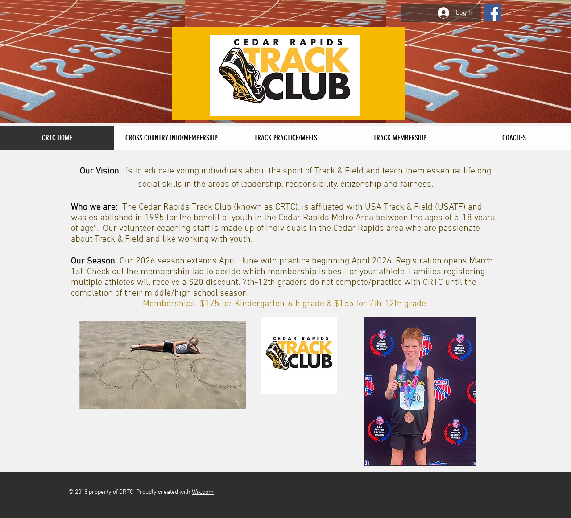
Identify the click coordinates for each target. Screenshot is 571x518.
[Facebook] (492, 12)
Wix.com (203, 492)
